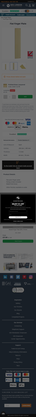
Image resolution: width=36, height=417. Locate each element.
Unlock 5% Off (18, 217)
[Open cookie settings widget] (3, 413)
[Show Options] (26, 211)
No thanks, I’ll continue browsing (18, 221)
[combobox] (17, 211)
